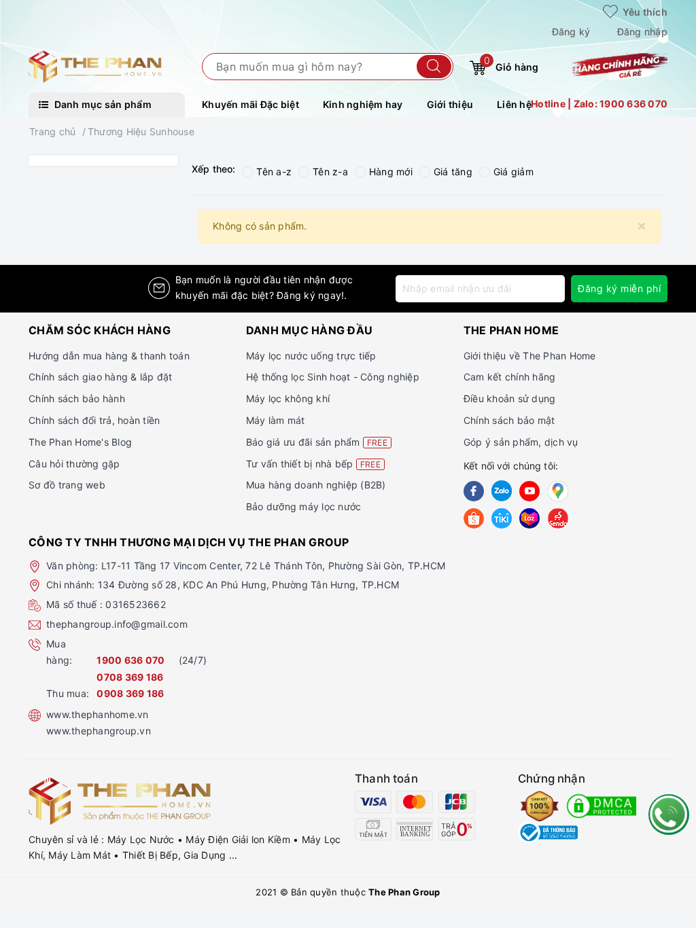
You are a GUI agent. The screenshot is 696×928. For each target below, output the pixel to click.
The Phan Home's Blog (80, 442)
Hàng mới (391, 171)
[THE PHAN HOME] (95, 65)
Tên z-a (330, 171)
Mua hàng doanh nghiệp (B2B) (316, 484)
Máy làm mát (275, 420)
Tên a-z (274, 171)
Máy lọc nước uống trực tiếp (311, 355)
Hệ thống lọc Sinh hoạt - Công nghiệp (332, 376)
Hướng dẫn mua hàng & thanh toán (109, 355)
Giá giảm (513, 171)
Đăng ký (571, 31)
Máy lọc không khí (288, 398)
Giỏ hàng (511, 64)
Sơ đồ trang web (67, 484)
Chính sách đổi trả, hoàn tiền (94, 420)
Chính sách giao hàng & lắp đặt (101, 376)
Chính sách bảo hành (77, 398)
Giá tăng (453, 171)
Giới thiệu (450, 104)
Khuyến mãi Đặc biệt (250, 104)
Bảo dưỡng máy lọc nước (304, 506)
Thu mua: (67, 693)
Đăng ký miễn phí (619, 288)
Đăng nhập (642, 31)
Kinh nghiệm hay (363, 104)
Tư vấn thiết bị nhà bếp (313, 463)
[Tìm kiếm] (434, 66)
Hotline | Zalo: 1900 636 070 (599, 103)
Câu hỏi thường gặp (74, 463)
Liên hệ (514, 104)
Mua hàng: (59, 652)
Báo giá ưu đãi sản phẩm (316, 442)
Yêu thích (643, 12)
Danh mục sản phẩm (102, 104)
